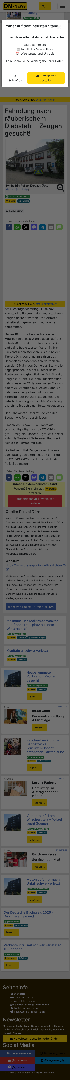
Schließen (15, 78)
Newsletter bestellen (47, 78)
